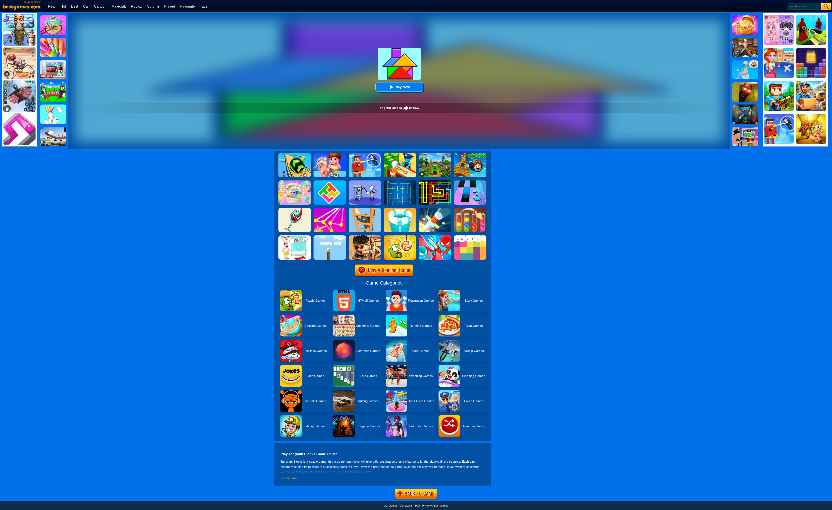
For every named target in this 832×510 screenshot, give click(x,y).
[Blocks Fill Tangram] (330, 181)
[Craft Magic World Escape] (435, 154)
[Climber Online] (365, 209)
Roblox (136, 6)
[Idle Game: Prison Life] (400, 154)
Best (74, 6)
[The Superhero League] (365, 154)
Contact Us (406, 505)
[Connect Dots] (330, 209)
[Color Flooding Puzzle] (470, 236)
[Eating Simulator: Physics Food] (745, 61)
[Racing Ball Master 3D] (294, 154)
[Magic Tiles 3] (470, 181)
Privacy (426, 505)
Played (169, 6)
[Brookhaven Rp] (53, 61)
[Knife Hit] (435, 209)
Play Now (402, 87)
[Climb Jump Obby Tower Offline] (470, 154)
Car (86, 6)
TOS (417, 505)
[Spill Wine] (294, 209)
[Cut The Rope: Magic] (400, 236)
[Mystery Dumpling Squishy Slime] (53, 16)
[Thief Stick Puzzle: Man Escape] (365, 181)
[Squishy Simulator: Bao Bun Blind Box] (294, 181)
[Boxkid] (365, 236)
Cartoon (100, 6)
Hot (63, 6)
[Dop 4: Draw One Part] (294, 236)
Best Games (441, 505)
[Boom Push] (435, 236)
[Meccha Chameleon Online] (745, 39)
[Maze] (400, 181)
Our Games (390, 505)
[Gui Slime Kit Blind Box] (745, 16)
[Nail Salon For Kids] (53, 39)
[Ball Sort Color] (470, 209)
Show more (289, 478)
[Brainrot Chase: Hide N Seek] (745, 83)
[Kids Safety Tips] (330, 154)
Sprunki (153, 6)
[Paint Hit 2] (400, 209)
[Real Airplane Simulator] (53, 128)
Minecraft (119, 6)
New (51, 6)
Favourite (187, 6)
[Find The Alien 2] (745, 128)
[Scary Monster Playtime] (745, 106)
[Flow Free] (435, 181)
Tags (203, 6)
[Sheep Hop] (330, 236)
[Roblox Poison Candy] (53, 83)
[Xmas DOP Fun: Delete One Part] (53, 106)
